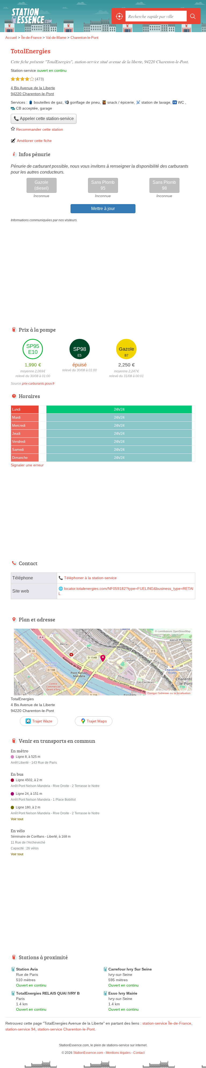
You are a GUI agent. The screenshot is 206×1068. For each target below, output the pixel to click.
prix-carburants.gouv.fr (38, 383)
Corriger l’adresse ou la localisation (169, 693)
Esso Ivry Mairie (122, 993)
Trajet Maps (97, 721)
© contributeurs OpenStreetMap (172, 631)
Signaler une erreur (27, 465)
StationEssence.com (29, 16)
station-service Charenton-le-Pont (66, 1029)
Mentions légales (118, 1053)
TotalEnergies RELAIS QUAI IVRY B (48, 993)
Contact (139, 1053)
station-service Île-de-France (166, 1023)
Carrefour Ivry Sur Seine (130, 969)
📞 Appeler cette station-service (44, 118)
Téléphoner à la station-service (90, 578)
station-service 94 (20, 1029)
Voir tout (17, 819)
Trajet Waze (42, 721)
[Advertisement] (103, 274)
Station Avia (27, 969)
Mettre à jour (103, 208)
